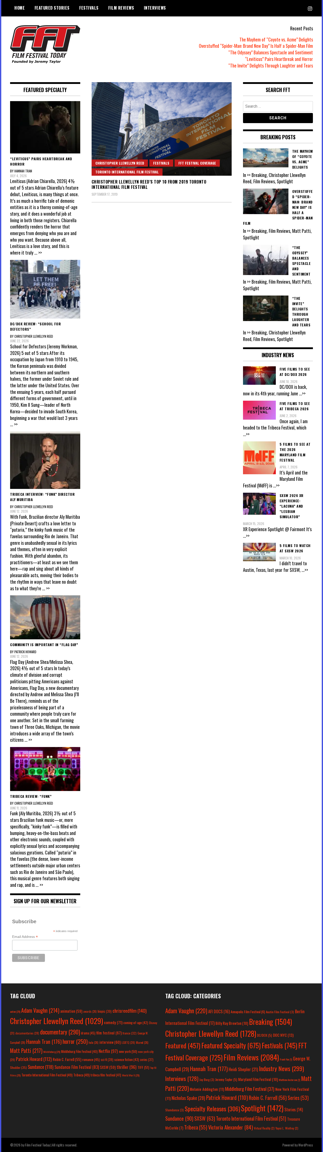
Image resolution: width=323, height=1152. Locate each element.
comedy (113, 1022)
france (130, 1033)
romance (91, 1059)
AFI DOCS (219, 1011)
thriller (127, 1067)
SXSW (108, 1067)
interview (110, 1042)
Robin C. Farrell (67, 1059)
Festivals (89, 8)
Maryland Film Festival (258, 1079)
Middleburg (51, 1052)
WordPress (305, 1144)
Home (19, 8)
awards (90, 1011)
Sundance (40, 1066)
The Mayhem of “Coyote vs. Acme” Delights (276, 39)
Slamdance (174, 1110)
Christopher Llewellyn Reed (119, 163)
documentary (60, 1032)
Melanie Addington (207, 1089)
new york (128, 1051)
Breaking (270, 1021)
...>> (302, 393)
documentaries (27, 1033)
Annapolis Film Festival (248, 1011)
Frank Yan (286, 1059)
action (15, 1011)
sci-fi (107, 1059)
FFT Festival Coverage (197, 163)
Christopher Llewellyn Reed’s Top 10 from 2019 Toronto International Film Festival (149, 184)
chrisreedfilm (130, 1010)
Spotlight (262, 1108)
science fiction (126, 1059)
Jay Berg (206, 1079)
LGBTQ (128, 1043)
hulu (93, 1043)
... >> (38, 252)
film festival (109, 1032)
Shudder (18, 1067)
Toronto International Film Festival (127, 171)
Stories (293, 1109)
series (146, 1059)
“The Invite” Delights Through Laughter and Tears (270, 65)
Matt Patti (26, 1050)
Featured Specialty (231, 1045)
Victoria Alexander (230, 1127)
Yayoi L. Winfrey (287, 1128)
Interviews (155, 8)
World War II (130, 1075)
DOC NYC (283, 1035)
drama (88, 1032)
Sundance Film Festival (77, 1067)
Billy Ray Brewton (232, 1023)
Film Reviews (121, 8)
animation (71, 1011)
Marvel (142, 1043)
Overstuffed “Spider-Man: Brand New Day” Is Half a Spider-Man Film (256, 45)
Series (298, 1097)
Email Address (25, 936)
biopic (105, 1011)
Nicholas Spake (188, 1098)
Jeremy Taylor (226, 1079)
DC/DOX (264, 1035)
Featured (182, 1045)
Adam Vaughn (40, 1010)
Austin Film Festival (280, 1011)
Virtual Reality (264, 1128)
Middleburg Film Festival (79, 1051)
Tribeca (81, 1074)
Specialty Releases (212, 1108)
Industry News (281, 1068)
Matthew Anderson (289, 1080)
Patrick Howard (34, 1058)
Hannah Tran (44, 1041)
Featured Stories (52, 8)
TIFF (143, 1067)
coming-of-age (135, 1022)
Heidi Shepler (243, 1069)
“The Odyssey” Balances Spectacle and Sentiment (270, 52)
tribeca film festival (106, 1074)
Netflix (108, 1051)
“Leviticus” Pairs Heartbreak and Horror (279, 59)
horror (75, 1041)
